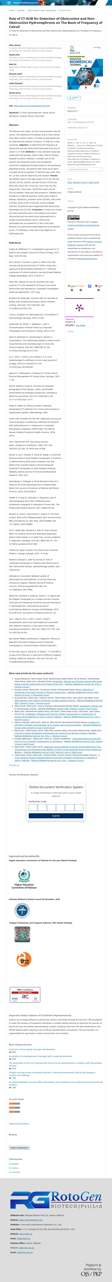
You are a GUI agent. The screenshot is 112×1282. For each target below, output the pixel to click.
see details (81, 325)
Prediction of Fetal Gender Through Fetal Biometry (32, 1049)
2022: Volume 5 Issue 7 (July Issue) (42, 10)
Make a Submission (19, 1147)
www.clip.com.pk (26, 1247)
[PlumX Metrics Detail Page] (79, 307)
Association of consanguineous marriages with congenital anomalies (40, 1056)
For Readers (14, 1164)
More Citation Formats (78, 169)
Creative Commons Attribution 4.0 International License (83, 225)
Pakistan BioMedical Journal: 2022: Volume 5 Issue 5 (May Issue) (53, 752)
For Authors (14, 1168)
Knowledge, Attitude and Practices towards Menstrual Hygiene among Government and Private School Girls (58, 682)
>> (18, 765)
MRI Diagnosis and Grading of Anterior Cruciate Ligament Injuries (45, 700)
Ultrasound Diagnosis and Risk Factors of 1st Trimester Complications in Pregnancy (57, 740)
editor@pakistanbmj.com (87, 258)
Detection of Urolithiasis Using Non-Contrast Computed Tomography (54, 691)
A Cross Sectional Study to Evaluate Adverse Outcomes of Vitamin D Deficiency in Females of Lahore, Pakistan (57, 758)
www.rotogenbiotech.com (31, 1220)
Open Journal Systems (19, 1123)
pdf (75, 98)
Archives (20, 10)
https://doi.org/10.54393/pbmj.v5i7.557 (32, 105)
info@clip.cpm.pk (25, 1252)
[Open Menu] (9, 2)
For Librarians (14, 1172)
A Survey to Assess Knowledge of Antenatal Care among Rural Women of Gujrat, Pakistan (55, 733)
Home (11, 10)
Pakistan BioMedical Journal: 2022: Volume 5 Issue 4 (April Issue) (67, 708)
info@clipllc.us (23, 1238)
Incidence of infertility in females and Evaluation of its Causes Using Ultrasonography (57, 723)
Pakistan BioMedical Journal (25, 2)
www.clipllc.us (25, 1234)
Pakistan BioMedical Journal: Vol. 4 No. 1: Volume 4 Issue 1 (41, 736)
